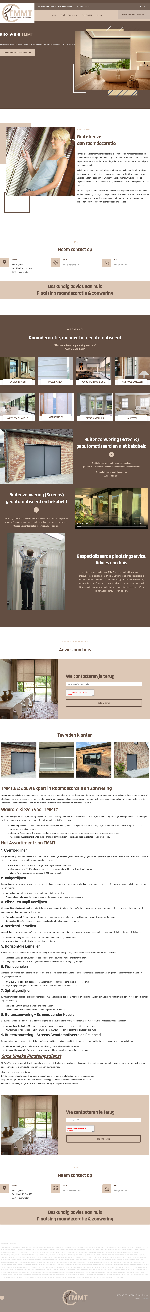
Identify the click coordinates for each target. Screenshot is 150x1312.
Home (53, 15)
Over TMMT (87, 15)
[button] (3, 760)
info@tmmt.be (120, 264)
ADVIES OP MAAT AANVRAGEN (15, 52)
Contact (100, 15)
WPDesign (146, 1298)
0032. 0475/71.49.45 (72, 265)
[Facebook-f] (140, 6)
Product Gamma (68, 15)
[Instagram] (144, 6)
